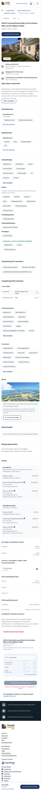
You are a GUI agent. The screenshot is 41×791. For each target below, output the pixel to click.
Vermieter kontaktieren (8, 788)
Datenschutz (6, 753)
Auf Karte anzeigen (13, 417)
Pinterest (7, 778)
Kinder (7, 667)
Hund (6, 670)
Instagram (7, 776)
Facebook (7, 769)
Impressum (5, 749)
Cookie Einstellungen (9, 755)
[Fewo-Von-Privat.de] (20, 762)
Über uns (5, 736)
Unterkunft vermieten (21, 3)
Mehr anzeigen (8, 101)
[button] (20, 49)
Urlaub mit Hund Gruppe (12, 771)
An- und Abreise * (11, 657)
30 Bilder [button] (7, 59)
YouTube (7, 774)
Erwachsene (8, 662)
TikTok (6, 781)
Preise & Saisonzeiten (30, 674)
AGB (3, 751)
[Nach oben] (37, 780)
